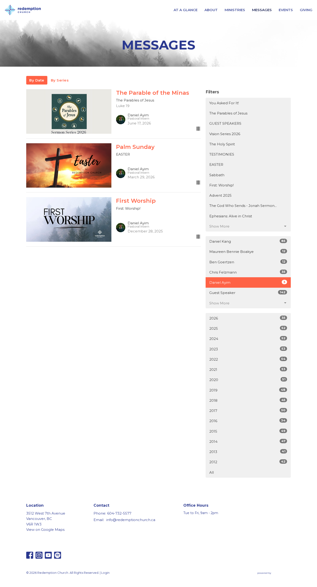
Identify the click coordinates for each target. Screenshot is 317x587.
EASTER (216, 164)
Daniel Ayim (247, 282)
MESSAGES (262, 10)
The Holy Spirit (222, 144)
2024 (247, 338)
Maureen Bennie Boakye (247, 251)
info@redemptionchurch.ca (130, 520)
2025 (247, 328)
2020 (247, 379)
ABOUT (211, 10)
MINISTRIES (235, 10)
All (211, 472)
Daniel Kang (247, 241)
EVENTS (286, 10)
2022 (247, 359)
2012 (247, 462)
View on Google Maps (45, 529)
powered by (271, 576)
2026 (247, 318)
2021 (247, 369)
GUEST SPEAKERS (225, 123)
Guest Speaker (247, 292)
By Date (36, 80)
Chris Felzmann (247, 272)
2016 (247, 420)
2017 (247, 410)
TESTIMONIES (221, 154)
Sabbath (216, 175)
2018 (247, 400)
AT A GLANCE (185, 10)
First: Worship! (221, 185)
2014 (247, 441)
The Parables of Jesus (228, 113)
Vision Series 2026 (224, 134)
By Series (60, 80)
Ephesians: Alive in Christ (230, 216)
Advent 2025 (220, 195)
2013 (247, 451)
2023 (247, 349)
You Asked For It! (224, 103)
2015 (247, 431)
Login (105, 572)
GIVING (306, 10)
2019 (247, 390)
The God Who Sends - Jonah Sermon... (243, 205)
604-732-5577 (119, 513)
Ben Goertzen (247, 262)
